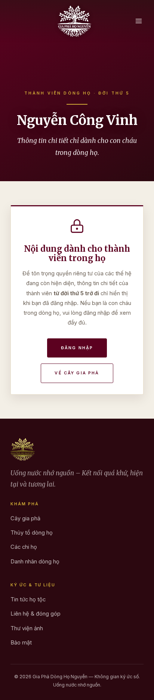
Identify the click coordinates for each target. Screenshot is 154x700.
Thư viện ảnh (26, 628)
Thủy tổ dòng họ (31, 532)
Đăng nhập (77, 347)
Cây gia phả (25, 518)
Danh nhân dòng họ (34, 561)
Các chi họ (23, 547)
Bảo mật (21, 642)
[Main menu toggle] (139, 21)
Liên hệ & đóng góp (35, 613)
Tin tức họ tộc (28, 599)
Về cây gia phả (77, 373)
